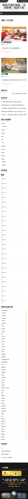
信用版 (14, 325)
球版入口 (14, 400)
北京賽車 (14, 331)
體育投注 (3, 159)
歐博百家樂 (20, 27)
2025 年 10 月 (3, 183)
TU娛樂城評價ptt (14, 310)
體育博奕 (14, 431)
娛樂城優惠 (14, 354)
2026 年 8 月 (3, 178)
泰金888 (9, 59)
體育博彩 (4, 161)
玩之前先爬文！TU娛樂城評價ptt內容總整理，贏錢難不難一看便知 (13, 114)
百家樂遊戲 (14, 411)
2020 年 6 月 (3, 225)
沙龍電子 (3, 133)
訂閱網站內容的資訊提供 (6, 451)
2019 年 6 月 (3, 272)
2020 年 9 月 (3, 216)
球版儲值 (14, 398)
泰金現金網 (14, 377)
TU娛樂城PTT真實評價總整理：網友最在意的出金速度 (11, 101)
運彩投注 (3, 152)
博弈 (14, 333)
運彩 (8, 62)
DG (19, 479)
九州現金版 (14, 315)
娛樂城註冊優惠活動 (14, 359)
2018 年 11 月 (3, 286)
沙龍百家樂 (14, 372)
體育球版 (4, 165)
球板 (3, 142)
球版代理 (4, 62)
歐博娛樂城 (14, 367)
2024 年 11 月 (3, 192)
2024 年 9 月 (3, 197)
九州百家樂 (9, 27)
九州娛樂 (6, 480)
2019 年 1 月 (3, 281)
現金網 (14, 390)
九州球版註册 (6, 42)
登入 (2, 447)
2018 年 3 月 (3, 291)
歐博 (11, 479)
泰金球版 (13, 59)
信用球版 (14, 328)
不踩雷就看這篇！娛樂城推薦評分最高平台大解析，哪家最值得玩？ (14, 108)
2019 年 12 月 (3, 253)
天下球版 (4, 59)
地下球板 (14, 336)
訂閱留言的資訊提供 (5, 454)
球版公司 (14, 403)
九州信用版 (14, 313)
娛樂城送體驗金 (14, 362)
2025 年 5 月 (3, 188)
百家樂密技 (14, 408)
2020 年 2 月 (3, 244)
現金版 (18, 59)
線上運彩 (3, 149)
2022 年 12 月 (3, 211)
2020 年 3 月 (3, 239)
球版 (24, 27)
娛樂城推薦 (14, 356)
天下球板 (14, 346)
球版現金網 (3, 146)
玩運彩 (2, 136)
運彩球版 (4, 30)
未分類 (14, 364)
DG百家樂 (23, 479)
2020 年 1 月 (3, 249)
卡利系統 (7, 479)
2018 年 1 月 (3, 300)
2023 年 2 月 (3, 202)
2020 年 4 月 (3, 235)
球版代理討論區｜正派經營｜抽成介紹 (14, 6)
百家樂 (14, 480)
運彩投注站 (14, 421)
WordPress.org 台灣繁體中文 (6, 457)
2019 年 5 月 (3, 277)
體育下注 (14, 429)
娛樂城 (14, 351)
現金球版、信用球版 (14, 387)
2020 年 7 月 (3, 220)
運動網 (14, 413)
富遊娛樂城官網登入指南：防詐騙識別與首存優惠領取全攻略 (12, 105)
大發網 (14, 344)
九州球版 (4, 27)
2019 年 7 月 (3, 267)
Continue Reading (6, 51)
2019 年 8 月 (3, 263)
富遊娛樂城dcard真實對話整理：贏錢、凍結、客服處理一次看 (13, 111)
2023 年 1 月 (3, 206)
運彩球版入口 (14, 426)
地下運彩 (14, 341)
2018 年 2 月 (3, 295)
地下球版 (14, 27)
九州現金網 (14, 318)
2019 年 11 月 (3, 258)
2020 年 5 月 (3, 230)
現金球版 (14, 385)
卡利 (3, 479)
